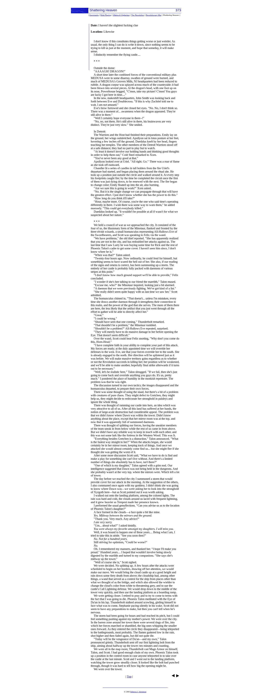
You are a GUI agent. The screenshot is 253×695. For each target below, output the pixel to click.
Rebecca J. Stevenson (138, 692)
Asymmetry (94, 15)
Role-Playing (105, 15)
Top (129, 676)
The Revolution (137, 15)
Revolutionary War (153, 15)
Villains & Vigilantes (121, 15)
